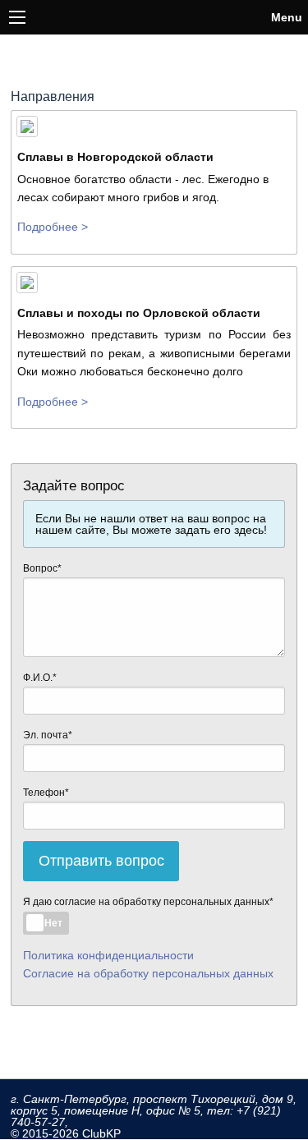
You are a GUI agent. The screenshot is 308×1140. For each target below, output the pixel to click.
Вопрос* (42, 568)
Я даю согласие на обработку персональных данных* (148, 902)
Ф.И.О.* (40, 677)
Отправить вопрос (101, 861)
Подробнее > (52, 226)
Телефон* (46, 792)
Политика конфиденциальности (108, 955)
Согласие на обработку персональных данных (148, 973)
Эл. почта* (47, 735)
